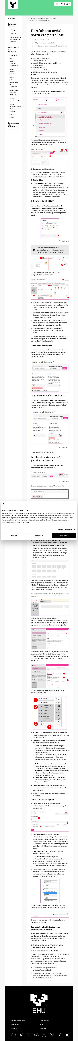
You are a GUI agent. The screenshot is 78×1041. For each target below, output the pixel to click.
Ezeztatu (14, 535)
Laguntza (14, 1028)
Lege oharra (15, 1024)
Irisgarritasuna (44, 1020)
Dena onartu (64, 535)
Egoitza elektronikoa (18, 1020)
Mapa (41, 1024)
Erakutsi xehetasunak (65, 529)
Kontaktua (42, 1028)
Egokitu (38, 535)
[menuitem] (68, 4)
